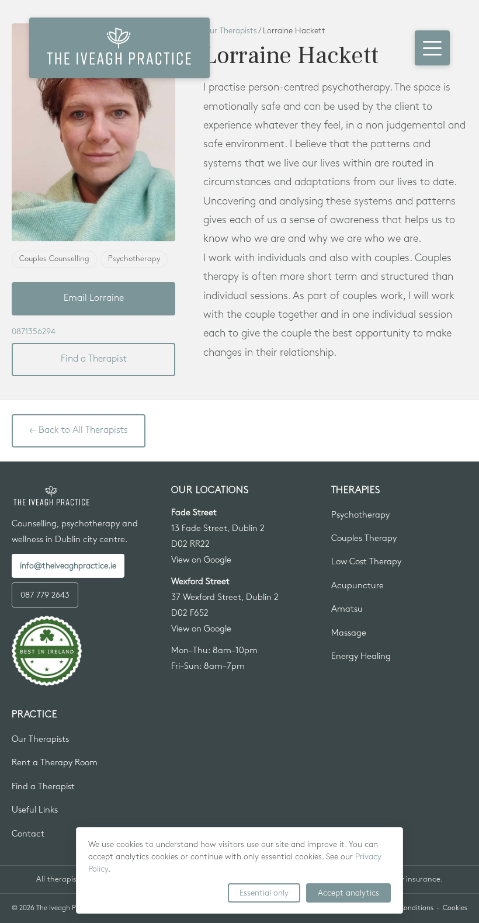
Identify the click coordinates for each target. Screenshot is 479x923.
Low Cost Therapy (366, 562)
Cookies (455, 908)
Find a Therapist (94, 359)
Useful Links (35, 810)
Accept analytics (348, 893)
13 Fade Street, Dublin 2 (218, 529)
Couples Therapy (364, 539)
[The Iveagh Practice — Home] (119, 48)
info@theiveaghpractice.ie (68, 566)
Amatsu (347, 609)
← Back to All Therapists (78, 430)
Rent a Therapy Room (55, 763)
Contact (28, 834)
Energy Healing (361, 657)
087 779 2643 (45, 595)
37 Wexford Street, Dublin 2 (225, 598)
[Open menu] (432, 47)
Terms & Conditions (403, 908)
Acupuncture (357, 586)
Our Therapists (40, 739)
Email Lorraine (94, 298)
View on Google (201, 560)
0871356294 (33, 331)
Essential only (264, 893)
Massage (348, 633)
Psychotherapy (360, 515)
